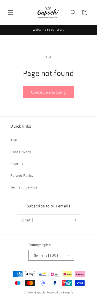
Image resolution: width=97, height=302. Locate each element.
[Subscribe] (74, 220)
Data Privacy (20, 151)
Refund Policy (21, 175)
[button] (10, 12)
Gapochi (40, 292)
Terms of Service (24, 187)
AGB (13, 140)
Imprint (16, 163)
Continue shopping (48, 92)
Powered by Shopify (60, 292)
